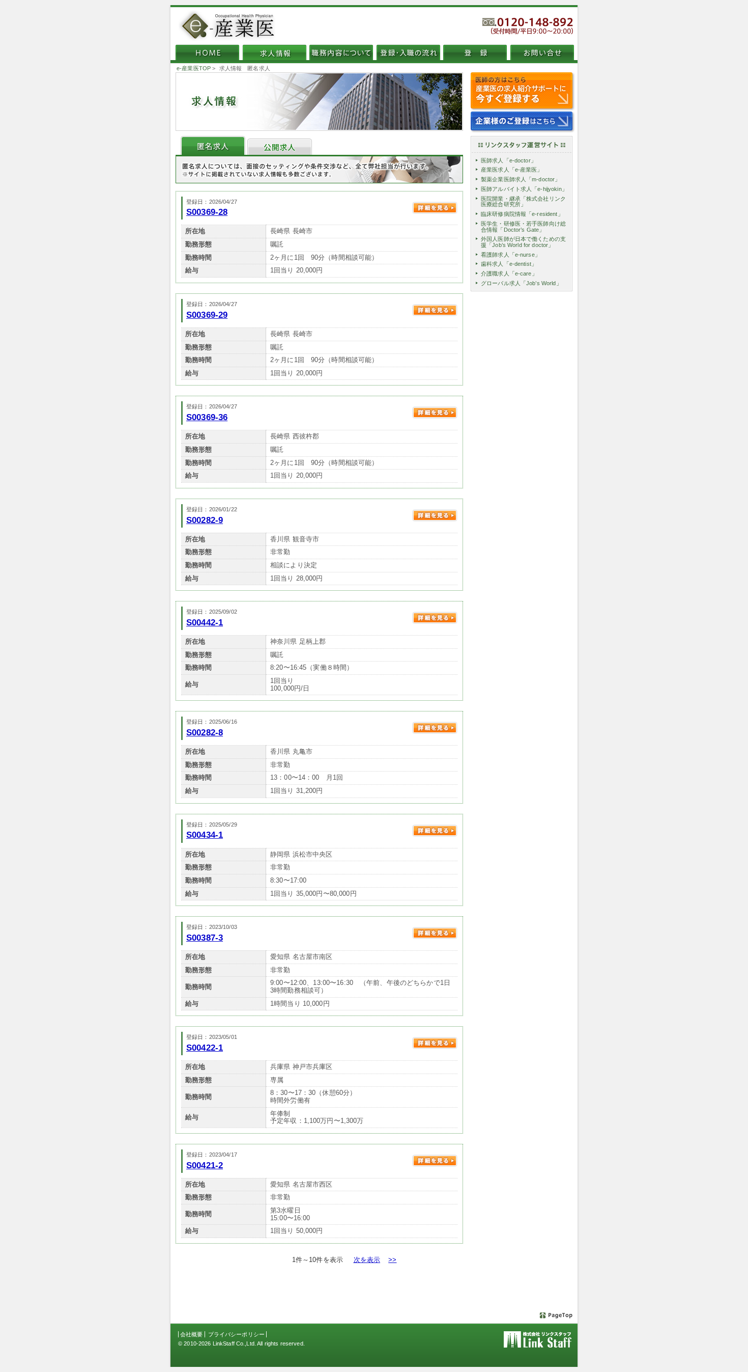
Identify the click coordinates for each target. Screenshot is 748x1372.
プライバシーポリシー (236, 1334)
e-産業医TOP (194, 68)
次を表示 (367, 1260)
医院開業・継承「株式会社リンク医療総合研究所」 (523, 202)
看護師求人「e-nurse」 (510, 255)
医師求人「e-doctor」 (508, 160)
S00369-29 (206, 315)
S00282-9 (204, 520)
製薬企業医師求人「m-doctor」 (520, 179)
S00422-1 (204, 1047)
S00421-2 (204, 1165)
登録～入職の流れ (408, 52)
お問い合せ (542, 52)
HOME (207, 52)
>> (392, 1260)
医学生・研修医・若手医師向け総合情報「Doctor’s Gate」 (523, 227)
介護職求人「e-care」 (509, 273)
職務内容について (341, 52)
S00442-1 (204, 622)
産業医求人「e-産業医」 (512, 170)
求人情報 (274, 52)
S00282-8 (204, 732)
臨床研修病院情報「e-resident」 (522, 214)
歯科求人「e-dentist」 (509, 264)
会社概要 (191, 1334)
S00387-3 (204, 937)
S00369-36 (206, 417)
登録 (475, 52)
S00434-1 (204, 835)
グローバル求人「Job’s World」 (521, 283)
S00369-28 (206, 212)
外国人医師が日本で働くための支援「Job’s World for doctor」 (523, 242)
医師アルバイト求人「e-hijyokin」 (524, 189)
